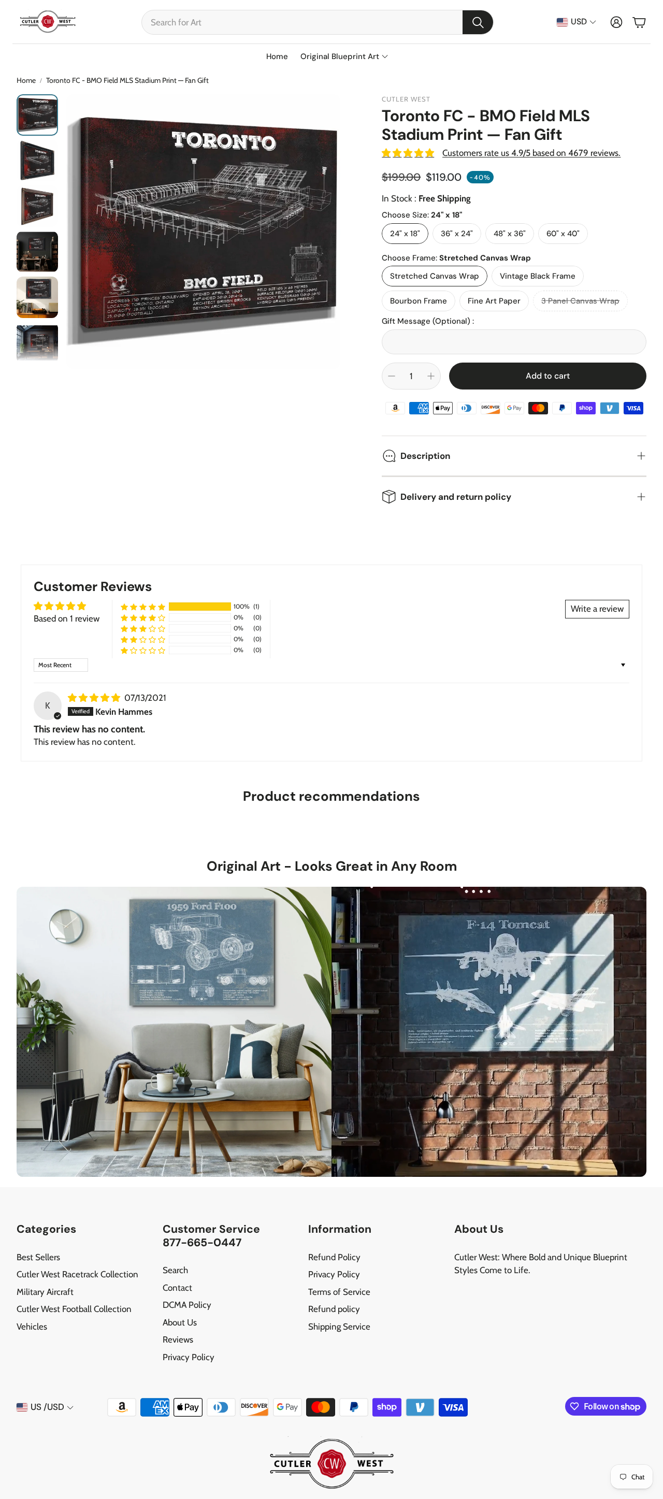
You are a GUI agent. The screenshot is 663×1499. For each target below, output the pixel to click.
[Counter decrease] (391, 376)
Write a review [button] (597, 608)
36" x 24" (457, 233)
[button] (317, 22)
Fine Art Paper (494, 301)
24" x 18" (405, 233)
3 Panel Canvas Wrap (580, 301)
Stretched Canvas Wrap (434, 276)
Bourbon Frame (418, 301)
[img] (95, 698)
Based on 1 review (66, 618)
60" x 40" (563, 233)
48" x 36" (510, 233)
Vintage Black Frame (537, 276)
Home (26, 80)
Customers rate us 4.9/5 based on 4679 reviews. (531, 153)
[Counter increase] (431, 376)
